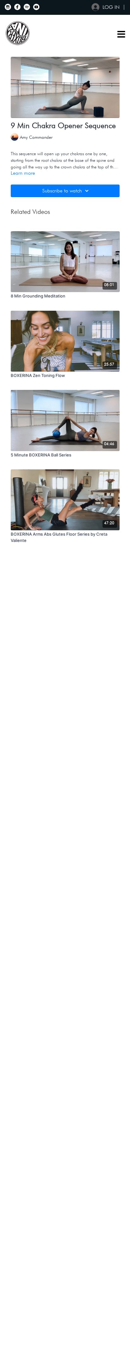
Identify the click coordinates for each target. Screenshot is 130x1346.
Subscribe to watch (62, 191)
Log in (111, 7)
